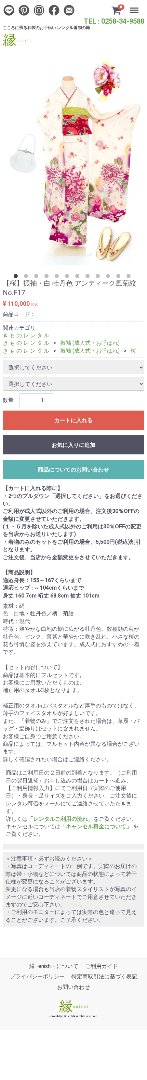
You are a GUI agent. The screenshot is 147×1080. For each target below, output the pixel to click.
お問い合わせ (73, 987)
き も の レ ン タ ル (26, 335)
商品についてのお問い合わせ (73, 469)
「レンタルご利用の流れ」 (60, 819)
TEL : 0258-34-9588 (114, 21)
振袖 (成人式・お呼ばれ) (90, 343)
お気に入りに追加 (73, 445)
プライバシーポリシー (37, 977)
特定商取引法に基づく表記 (104, 977)
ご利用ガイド (101, 966)
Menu (135, 6)
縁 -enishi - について (53, 966)
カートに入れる (73, 420)
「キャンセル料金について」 (96, 826)
